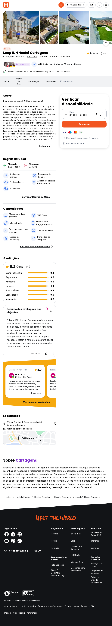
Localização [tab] (34, 81)
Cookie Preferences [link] (27, 613)
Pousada (55, 548)
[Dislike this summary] (53, 353)
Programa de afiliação (97, 571)
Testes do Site (88, 606)
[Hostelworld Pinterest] (13, 541)
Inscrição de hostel (96, 564)
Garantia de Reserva (76, 547)
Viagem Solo (77, 562)
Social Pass (76, 534)
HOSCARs (75, 555)
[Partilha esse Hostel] (106, 43)
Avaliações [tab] (51, 81)
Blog (73, 541)
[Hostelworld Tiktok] (19, 541)
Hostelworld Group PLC (96, 533)
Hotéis (54, 541)
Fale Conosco (57, 565)
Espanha (19, 56)
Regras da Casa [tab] (19, 81)
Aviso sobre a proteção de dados (20, 606)
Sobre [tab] (6, 81)
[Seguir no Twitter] (13, 534)
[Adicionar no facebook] (6, 534)
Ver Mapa (32, 56)
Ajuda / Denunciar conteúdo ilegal (58, 573)
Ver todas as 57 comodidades (65, 64)
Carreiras (95, 548)
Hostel (7, 49)
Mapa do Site (10, 613)
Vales (76, 606)
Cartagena (8, 56)
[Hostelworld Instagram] (19, 534)
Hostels (54, 534)
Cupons (68, 606)
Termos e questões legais (50, 606)
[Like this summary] (46, 353)
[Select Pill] (61, 5)
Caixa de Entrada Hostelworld (96, 580)
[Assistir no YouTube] (6, 541)
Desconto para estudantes (78, 569)
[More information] (51, 310)
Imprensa (95, 541)
